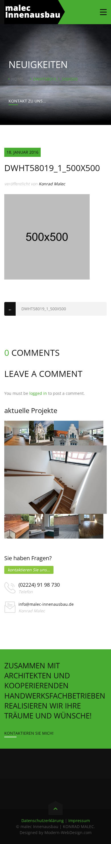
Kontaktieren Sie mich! (29, 733)
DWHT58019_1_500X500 (43, 308)
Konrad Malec (52, 183)
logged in (38, 393)
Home (17, 79)
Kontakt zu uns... (27, 101)
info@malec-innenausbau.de (46, 604)
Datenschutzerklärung (42, 820)
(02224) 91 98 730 (39, 584)
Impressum (79, 820)
